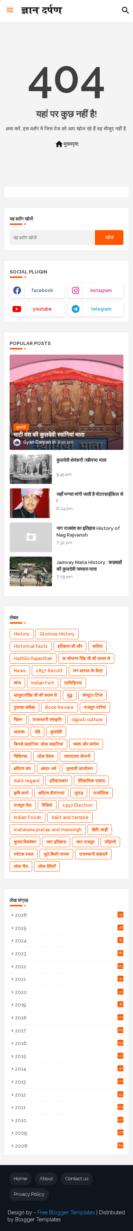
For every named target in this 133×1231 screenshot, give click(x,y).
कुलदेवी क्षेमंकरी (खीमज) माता (81, 460)
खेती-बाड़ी (100, 829)
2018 (69, 1018)
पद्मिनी (110, 842)
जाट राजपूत (85, 842)
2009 (69, 1133)
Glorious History (57, 634)
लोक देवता (45, 756)
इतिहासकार (59, 780)
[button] (125, 10)
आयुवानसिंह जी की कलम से (35, 695)
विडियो (47, 805)
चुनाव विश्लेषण (25, 842)
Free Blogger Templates (66, 1212)
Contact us (76, 1178)
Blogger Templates (38, 1219)
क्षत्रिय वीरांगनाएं (51, 793)
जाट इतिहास (56, 842)
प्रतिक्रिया (73, 683)
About (46, 1178)
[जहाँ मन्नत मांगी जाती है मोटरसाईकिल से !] (31, 503)
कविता (97, 646)
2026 (68, 915)
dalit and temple (70, 817)
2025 (69, 928)
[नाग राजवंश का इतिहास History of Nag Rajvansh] (31, 537)
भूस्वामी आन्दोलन (79, 768)
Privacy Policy (29, 1194)
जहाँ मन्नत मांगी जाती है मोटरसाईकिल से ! (90, 497)
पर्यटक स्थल (24, 854)
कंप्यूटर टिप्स (92, 695)
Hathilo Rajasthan (33, 658)
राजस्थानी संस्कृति (47, 719)
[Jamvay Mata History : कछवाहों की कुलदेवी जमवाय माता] (31, 571)
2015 (69, 1056)
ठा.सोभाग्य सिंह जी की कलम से (86, 658)
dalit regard (27, 780)
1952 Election (77, 805)
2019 (68, 1005)
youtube (42, 309)
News (20, 670)
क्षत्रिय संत (22, 768)
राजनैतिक (101, 793)
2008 (69, 1146)
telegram (101, 309)
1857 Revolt (49, 670)
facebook (42, 290)
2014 (69, 1069)
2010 (69, 1120)
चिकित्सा (20, 756)
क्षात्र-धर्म (48, 768)
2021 (68, 979)
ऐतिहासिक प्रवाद (91, 780)
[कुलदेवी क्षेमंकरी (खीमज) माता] (31, 469)
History (22, 634)
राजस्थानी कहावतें (93, 854)
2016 (69, 1043)
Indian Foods (27, 817)
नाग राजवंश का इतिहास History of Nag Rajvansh (88, 531)
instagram (101, 290)
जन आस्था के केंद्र (88, 670)
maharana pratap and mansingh (48, 829)
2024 (68, 940)
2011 (69, 1107)
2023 (68, 953)
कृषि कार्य (21, 793)
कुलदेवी (56, 731)
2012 (68, 1095)
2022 (69, 966)
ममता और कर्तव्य (86, 744)
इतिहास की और (70, 646)
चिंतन (18, 719)
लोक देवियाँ (47, 866)
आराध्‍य (19, 731)
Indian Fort (42, 683)
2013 (69, 1082)
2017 (69, 1030)
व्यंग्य (17, 683)
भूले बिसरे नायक (56, 854)
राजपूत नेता (23, 805)
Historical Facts (31, 646)
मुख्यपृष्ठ (66, 144)
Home (20, 1178)
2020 (68, 992)
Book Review (59, 707)
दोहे (37, 731)
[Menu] (10, 10)
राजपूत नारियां (95, 707)
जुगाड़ (78, 793)
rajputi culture (87, 719)
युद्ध (69, 695)
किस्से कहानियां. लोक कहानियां (38, 744)
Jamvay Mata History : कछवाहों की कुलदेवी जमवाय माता (89, 566)
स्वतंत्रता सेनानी (77, 756)
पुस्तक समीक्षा (24, 707)
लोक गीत (21, 866)
